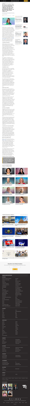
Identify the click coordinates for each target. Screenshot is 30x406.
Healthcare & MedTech (18, 289)
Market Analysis (17, 368)
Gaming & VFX (4, 289)
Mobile (16, 330)
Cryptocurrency (4, 282)
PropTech (16, 331)
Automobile (16, 278)
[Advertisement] (21, 9)
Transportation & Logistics (5, 304)
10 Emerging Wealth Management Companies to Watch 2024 (18, 40)
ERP (2, 288)
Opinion (27, 378)
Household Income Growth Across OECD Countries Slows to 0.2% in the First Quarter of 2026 (8, 225)
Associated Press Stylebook (9, 164)
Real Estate (3, 298)
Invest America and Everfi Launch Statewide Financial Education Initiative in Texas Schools (21, 225)
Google (3, 312)
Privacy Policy (12, 402)
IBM (15, 312)
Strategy (19, 378)
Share (13, 15)
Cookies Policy (16, 402)
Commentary (3, 374)
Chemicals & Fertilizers (18, 283)
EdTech (16, 326)
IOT (2, 329)
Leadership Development (5, 364)
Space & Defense (17, 299)
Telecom (3, 303)
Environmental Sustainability (18, 287)
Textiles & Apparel (17, 303)
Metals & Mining (4, 294)
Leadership (23, 378)
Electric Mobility (4, 287)
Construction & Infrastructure (5, 284)
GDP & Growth (17, 348)
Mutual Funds (3, 343)
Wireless (16, 317)
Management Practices (18, 364)
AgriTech (3, 321)
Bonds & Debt (4, 339)
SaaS (16, 316)
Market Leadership (4, 356)
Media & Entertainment (5, 293)
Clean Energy (17, 282)
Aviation (16, 279)
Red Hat (3, 316)
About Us (4, 402)
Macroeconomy (17, 351)
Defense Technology (17, 284)
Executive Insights (17, 363)
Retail (16, 297)
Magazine (7, 379)
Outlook (16, 374)
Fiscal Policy (3, 348)
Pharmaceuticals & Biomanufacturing (6, 297)
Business (3, 378)
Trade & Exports (17, 343)
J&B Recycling (4, 139)
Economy (9, 378)
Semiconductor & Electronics (5, 299)
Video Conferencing (4, 335)
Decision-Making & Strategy (5, 363)
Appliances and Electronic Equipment (6, 278)
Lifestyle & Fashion (17, 292)
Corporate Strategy (4, 355)
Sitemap (23, 402)
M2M (16, 313)
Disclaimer (20, 402)
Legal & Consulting (4, 292)
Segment (13, 378)
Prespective (3, 375)
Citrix (2, 311)
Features (3, 379)
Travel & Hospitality (17, 304)
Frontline (3, 368)
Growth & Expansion (17, 355)
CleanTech (16, 324)
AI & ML (16, 321)
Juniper (3, 313)
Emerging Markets (17, 339)
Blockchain (3, 324)
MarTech (3, 330)
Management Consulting (18, 294)
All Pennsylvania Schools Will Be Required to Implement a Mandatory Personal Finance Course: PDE (8, 236)
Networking (3, 331)
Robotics (16, 298)
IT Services (16, 329)
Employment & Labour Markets (19, 347)
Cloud (3, 325)
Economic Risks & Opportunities (6, 347)
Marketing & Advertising (18, 293)
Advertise (26, 402)
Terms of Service (8, 402)
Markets (6, 378)
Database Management (18, 311)
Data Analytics (4, 326)
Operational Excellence (18, 356)
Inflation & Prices (4, 351)
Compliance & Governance (5, 283)
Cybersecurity (17, 325)
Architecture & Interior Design (5, 279)
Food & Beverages (17, 288)
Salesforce (3, 317)
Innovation (16, 378)
